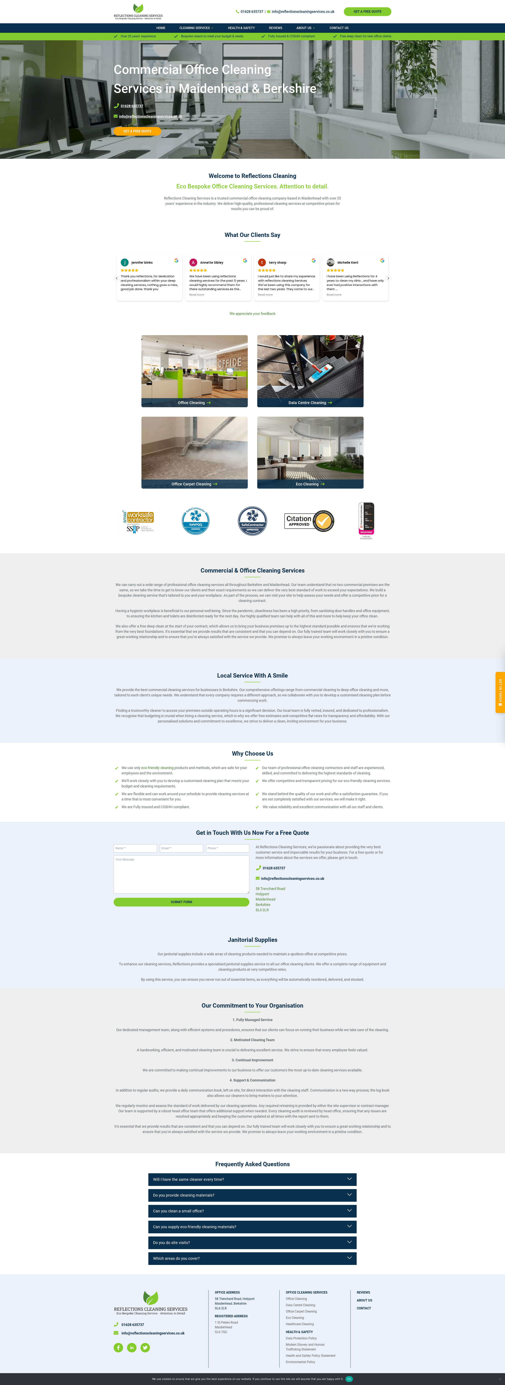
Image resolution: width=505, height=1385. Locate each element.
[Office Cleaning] (194, 371)
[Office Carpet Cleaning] (194, 453)
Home (160, 28)
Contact (364, 1308)
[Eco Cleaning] (310, 453)
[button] (388, 278)
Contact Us (339, 28)
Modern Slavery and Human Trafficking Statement (305, 1347)
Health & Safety (241, 28)
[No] (500, 1379)
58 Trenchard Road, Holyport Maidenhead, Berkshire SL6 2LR (234, 1303)
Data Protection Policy (301, 1338)
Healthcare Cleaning (300, 1324)
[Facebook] (118, 1347)
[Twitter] (145, 1347)
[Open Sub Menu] (212, 28)
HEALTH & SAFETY (299, 1332)
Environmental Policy (300, 1362)
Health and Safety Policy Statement (310, 1356)
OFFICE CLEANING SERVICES (306, 1292)
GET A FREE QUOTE (368, 11)
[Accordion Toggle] (349, 1179)
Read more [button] (128, 295)
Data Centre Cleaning (300, 1305)
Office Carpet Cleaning (301, 1311)
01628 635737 (252, 11)
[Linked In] (132, 1347)
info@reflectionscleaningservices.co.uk (303, 11)
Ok (349, 1378)
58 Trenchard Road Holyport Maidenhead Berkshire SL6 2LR (270, 899)
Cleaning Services (195, 28)
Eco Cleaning (295, 1318)
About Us (303, 28)
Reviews (275, 28)
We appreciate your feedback (252, 313)
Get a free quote (137, 131)
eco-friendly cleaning (157, 768)
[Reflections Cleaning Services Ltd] (141, 11)
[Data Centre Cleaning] (310, 371)
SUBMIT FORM (181, 902)
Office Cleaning (296, 1299)
